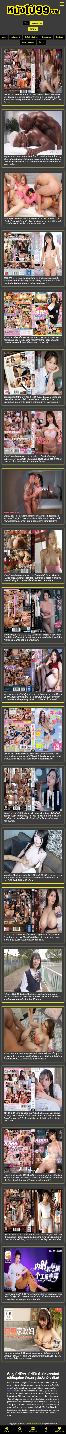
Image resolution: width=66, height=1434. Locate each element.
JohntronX (15, 37)
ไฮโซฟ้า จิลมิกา (31, 37)
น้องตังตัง (59, 37)
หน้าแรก (33, 29)
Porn (41, 1396)
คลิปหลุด (10, 1390)
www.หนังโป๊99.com (33, 1423)
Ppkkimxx (46, 37)
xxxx (4, 37)
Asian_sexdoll (28, 42)
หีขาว (41, 42)
